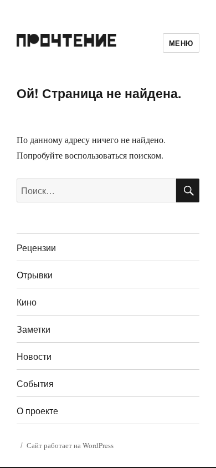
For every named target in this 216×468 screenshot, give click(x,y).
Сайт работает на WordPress (70, 445)
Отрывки (35, 274)
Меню (181, 43)
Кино (27, 302)
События (35, 383)
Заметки (33, 329)
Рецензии (36, 247)
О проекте (37, 410)
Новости (34, 356)
